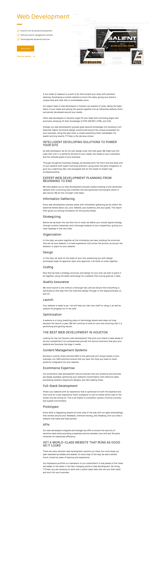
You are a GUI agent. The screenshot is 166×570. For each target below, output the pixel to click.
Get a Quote (25, 48)
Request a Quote (99, 541)
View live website (25, 56)
